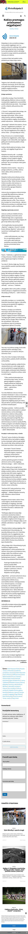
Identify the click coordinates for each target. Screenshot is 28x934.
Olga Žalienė (18, 694)
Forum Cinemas (16, 677)
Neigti (14, 929)
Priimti (14, 926)
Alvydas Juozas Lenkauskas (14, 670)
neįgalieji (11, 694)
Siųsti (5, 794)
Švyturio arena (17, 696)
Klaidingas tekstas (7, 769)
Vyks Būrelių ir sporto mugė (14, 830)
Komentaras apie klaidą (8, 781)
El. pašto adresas (6, 741)
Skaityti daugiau (22, 840)
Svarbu (12, 29)
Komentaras (6, 721)
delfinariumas (17, 675)
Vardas (4, 736)
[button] (26, 913)
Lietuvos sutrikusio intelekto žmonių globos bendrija (13, 690)
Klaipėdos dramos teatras (16, 683)
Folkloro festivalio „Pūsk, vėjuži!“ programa (14, 910)
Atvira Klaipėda (14, 36)
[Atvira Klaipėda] (14, 9)
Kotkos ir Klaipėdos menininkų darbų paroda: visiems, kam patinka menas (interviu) (14, 869)
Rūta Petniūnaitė (7, 696)
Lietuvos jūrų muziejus (9, 688)
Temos (16, 29)
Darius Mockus (7, 675)
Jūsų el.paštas (6, 761)
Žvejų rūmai (15, 698)
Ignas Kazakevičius (15, 681)
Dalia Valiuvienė (20, 673)
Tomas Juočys (7, 698)
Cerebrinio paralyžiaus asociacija (12, 672)
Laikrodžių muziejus (14, 686)
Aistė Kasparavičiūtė (13, 669)
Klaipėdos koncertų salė (9, 684)
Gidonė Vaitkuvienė (8, 679)
